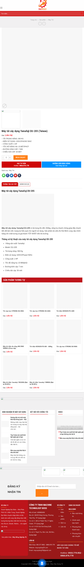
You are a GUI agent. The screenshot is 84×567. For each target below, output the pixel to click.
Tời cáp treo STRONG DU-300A (13, 311)
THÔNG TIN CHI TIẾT (10, 184)
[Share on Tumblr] (19, 175)
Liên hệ (63, 527)
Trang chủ (33, 20)
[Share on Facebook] (7, 175)
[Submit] (82, 13)
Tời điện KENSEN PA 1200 (65, 311)
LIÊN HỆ (31, 540)
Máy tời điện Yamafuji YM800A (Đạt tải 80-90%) (41, 383)
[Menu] (1, 7)
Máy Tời (51, 20)
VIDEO (60, 412)
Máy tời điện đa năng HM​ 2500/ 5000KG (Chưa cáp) (13, 347)
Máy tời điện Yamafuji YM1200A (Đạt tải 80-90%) (15, 383)
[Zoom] (4, 106)
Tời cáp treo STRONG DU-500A (66, 346)
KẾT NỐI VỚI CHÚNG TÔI (39, 412)
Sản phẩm (42, 20)
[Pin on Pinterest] (15, 175)
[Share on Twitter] (11, 175)
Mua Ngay (20, 157)
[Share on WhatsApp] (3, 175)
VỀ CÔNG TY (4, 505)
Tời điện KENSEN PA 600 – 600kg (41, 346)
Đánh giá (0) (24, 184)
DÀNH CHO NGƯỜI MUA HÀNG (74, 507)
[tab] (10, 184)
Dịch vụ (63, 523)
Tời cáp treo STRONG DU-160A (40, 311)
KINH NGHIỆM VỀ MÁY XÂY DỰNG (14, 412)
